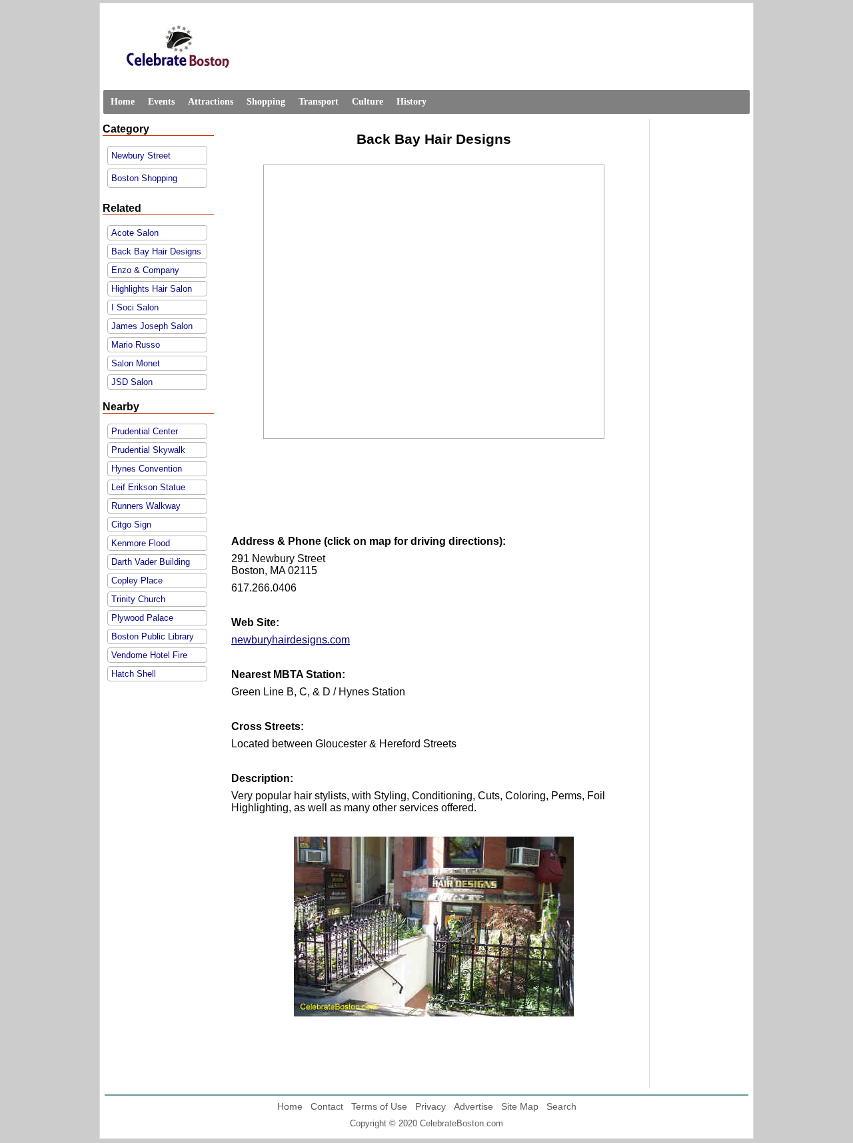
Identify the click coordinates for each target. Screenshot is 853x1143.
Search (561, 1106)
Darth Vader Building (150, 562)
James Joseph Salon (152, 326)
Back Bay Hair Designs (156, 251)
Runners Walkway (146, 506)
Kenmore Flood (140, 543)
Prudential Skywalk (148, 450)
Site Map (519, 1106)
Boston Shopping (144, 178)
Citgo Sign (131, 525)
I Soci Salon (135, 307)
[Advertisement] (434, 498)
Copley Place (137, 580)
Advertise (473, 1106)
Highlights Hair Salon (151, 289)
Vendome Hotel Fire (149, 655)
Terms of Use (379, 1106)
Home (123, 102)
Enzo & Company (145, 270)
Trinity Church (138, 599)
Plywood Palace (142, 618)
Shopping (266, 102)
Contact (327, 1106)
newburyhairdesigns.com (290, 639)
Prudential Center (144, 431)
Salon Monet (135, 363)
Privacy (430, 1106)
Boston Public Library (152, 636)
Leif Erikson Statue (148, 487)
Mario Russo (135, 345)
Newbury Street (141, 156)
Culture (367, 102)
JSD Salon (132, 382)
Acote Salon (135, 233)
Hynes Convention (146, 469)
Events (161, 102)
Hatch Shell (133, 674)
